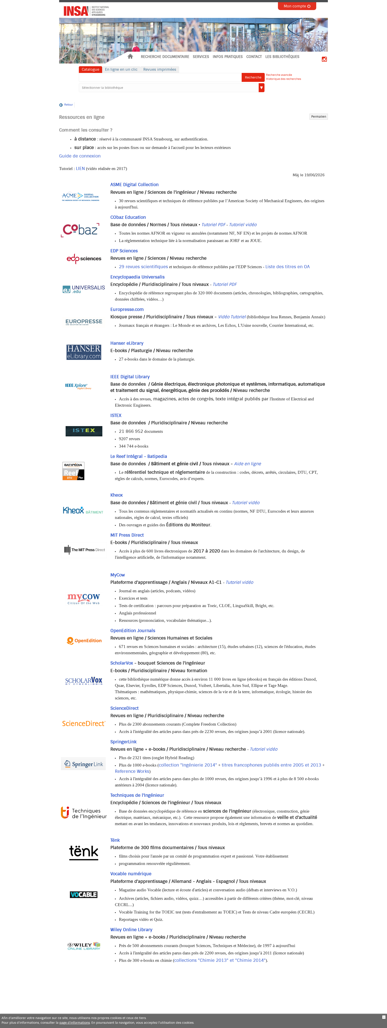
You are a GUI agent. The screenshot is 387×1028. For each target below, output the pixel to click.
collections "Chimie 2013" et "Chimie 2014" (220, 960)
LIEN (80, 168)
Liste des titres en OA (287, 267)
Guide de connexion (80, 156)
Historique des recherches (283, 79)
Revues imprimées (159, 69)
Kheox (116, 495)
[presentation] (85, 10)
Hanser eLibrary (126, 343)
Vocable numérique (130, 874)
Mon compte (295, 6)
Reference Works (132, 771)
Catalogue (90, 69)
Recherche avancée (279, 75)
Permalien (318, 117)
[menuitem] (130, 57)
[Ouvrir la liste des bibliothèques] (261, 87)
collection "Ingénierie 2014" (188, 765)
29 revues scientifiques (143, 267)
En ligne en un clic (121, 69)
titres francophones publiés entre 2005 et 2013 (271, 765)
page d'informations (74, 1023)
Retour (68, 104)
